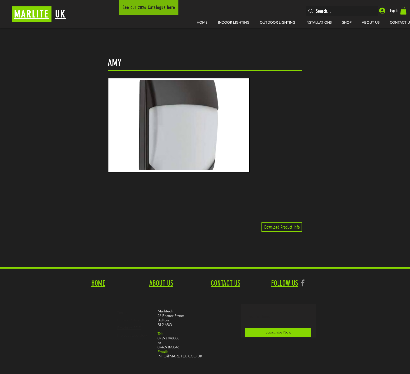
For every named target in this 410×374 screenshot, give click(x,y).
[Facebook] (302, 283)
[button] (403, 10)
